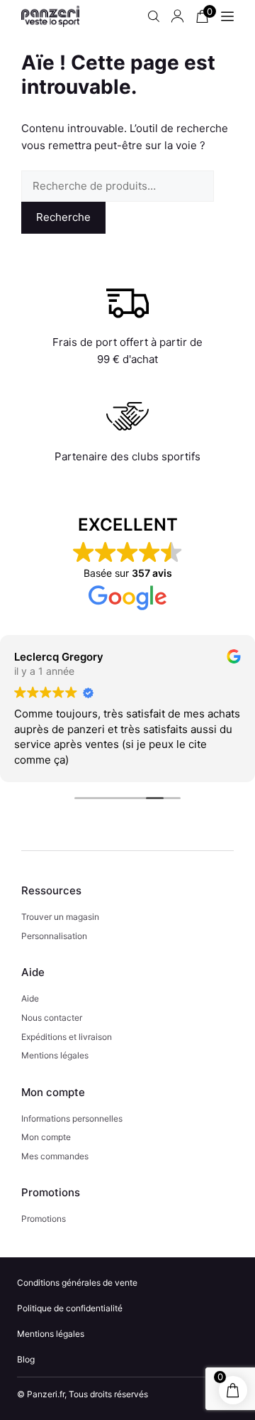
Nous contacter (51, 1017)
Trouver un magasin (60, 916)
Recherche (63, 217)
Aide (30, 998)
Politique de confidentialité (70, 1308)
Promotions (43, 1218)
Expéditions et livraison (66, 1036)
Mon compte (46, 1137)
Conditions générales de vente (77, 1282)
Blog (26, 1359)
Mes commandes (55, 1156)
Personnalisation (54, 936)
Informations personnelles (72, 1118)
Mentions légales (55, 1055)
